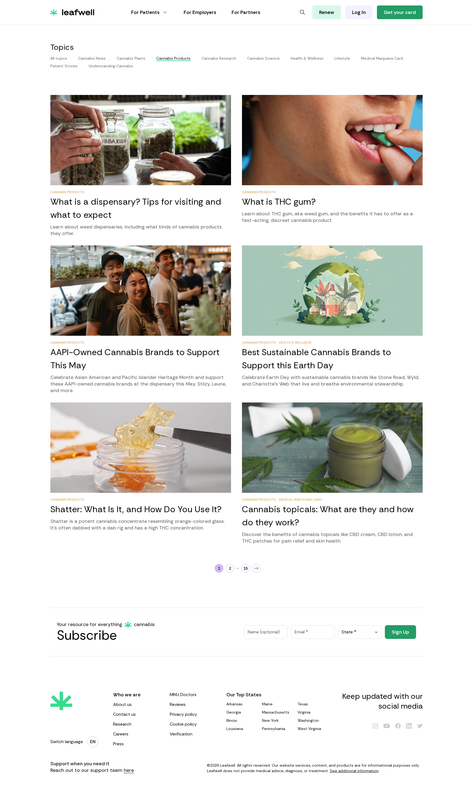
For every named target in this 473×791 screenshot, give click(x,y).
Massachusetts (275, 712)
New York (270, 720)
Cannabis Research (218, 58)
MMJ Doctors (183, 694)
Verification (181, 734)
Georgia (233, 712)
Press (118, 744)
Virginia (304, 712)
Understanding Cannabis (111, 65)
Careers (120, 734)
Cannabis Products (67, 192)
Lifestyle (342, 58)
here (129, 770)
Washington (308, 720)
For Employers (200, 12)
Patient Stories (64, 65)
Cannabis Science (263, 58)
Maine (267, 704)
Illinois (231, 720)
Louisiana (234, 728)
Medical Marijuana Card (382, 58)
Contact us (124, 714)
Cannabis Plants (131, 58)
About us (122, 704)
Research (122, 724)
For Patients (145, 12)
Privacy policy (183, 714)
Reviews (178, 704)
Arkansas (234, 704)
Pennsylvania (273, 728)
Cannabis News (92, 58)
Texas (303, 704)
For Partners (246, 12)
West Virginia (309, 728)
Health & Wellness (307, 58)
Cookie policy (183, 724)
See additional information (354, 770)
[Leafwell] (72, 12)
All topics (58, 58)
